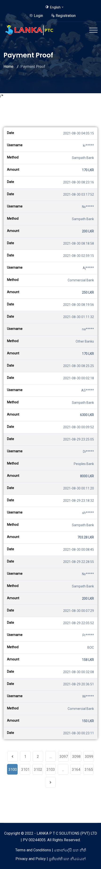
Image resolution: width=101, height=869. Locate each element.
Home (8, 66)
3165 (89, 769)
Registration (65, 15)
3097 (63, 756)
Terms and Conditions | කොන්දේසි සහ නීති (50, 850)
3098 (76, 756)
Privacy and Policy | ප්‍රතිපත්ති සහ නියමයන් (51, 859)
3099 (89, 756)
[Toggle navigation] (93, 30)
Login (38, 15)
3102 (38, 769)
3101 (25, 769)
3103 (51, 769)
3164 (76, 769)
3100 (12, 769)
